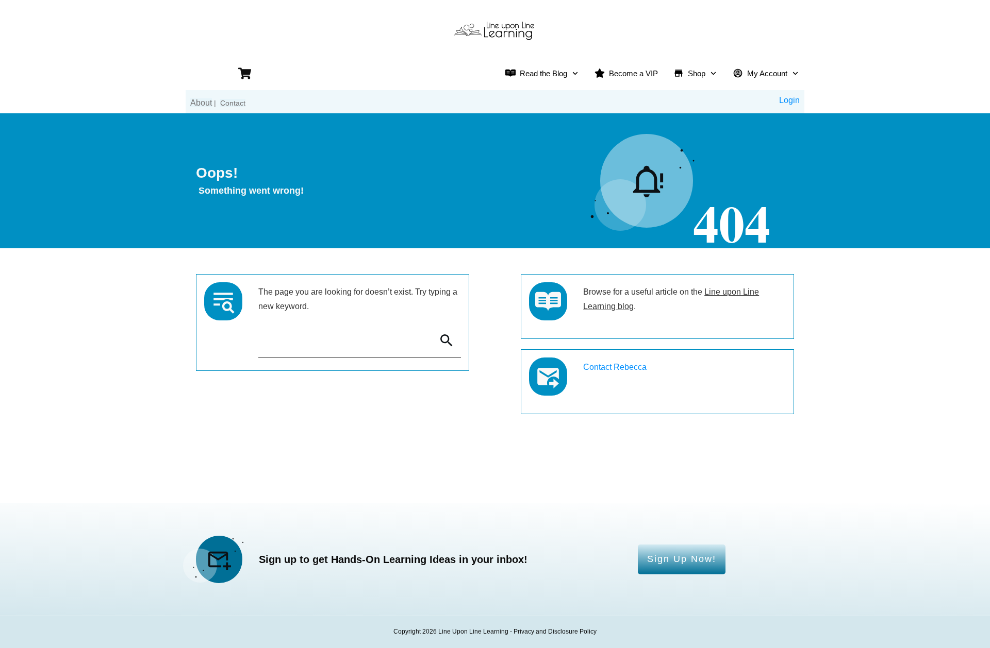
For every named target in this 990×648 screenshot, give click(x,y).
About (201, 102)
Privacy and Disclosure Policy (555, 631)
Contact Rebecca (615, 367)
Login (789, 100)
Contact (232, 103)
